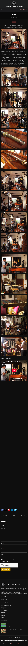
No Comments (16, 626)
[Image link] (11, 584)
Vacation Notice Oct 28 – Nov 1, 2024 (14, 630)
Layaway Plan (3, 612)
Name (2, 543)
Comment (3, 528)
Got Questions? (4, 610)
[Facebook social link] (2, 510)
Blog (16, 17)
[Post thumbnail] (3, 625)
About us (2, 617)
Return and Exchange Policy (6, 605)
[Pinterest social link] (8, 510)
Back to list (14, 515)
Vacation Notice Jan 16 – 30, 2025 (14, 624)
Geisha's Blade (9, 27)
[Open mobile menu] (1, 10)
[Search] (26, 10)
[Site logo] (14, 3)
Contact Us (3, 615)
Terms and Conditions (5, 602)
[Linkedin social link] (12, 510)
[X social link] (5, 510)
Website (2, 554)
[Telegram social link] (15, 510)
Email (2, 548)
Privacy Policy (3, 607)
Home (12, 17)
